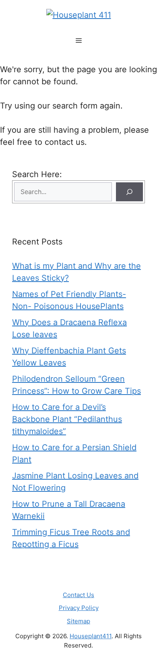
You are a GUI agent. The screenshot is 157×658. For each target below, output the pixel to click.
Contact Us (78, 595)
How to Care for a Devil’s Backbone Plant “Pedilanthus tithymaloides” (67, 419)
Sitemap (78, 621)
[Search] (129, 191)
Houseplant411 (91, 636)
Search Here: (37, 174)
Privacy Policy (79, 608)
